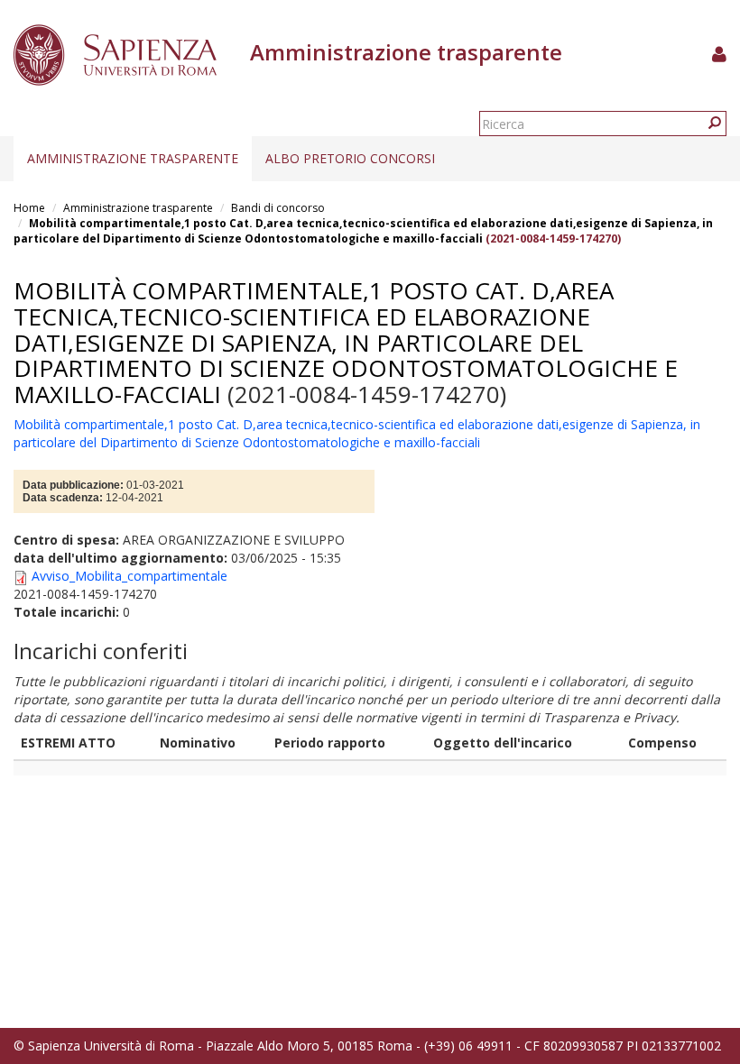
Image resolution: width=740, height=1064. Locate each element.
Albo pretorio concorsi (350, 158)
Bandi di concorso (278, 208)
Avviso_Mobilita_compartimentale (129, 575)
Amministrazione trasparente (132, 158)
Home (29, 208)
